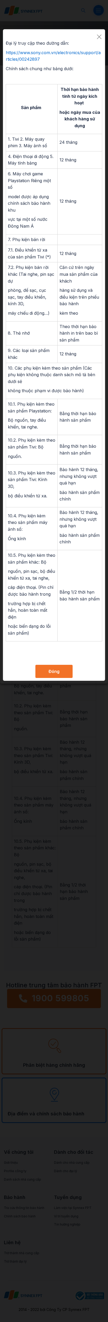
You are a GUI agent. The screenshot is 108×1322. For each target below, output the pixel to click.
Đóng (54, 671)
